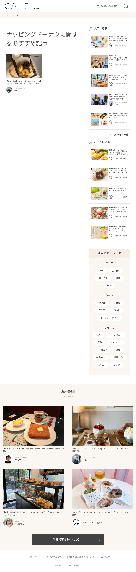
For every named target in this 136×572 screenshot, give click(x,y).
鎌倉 (118, 278)
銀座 (109, 285)
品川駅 (115, 270)
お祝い (116, 310)
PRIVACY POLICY (53, 557)
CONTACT (105, 557)
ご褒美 (102, 310)
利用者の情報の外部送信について (81, 557)
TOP (6, 15)
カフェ (102, 302)
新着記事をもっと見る (66, 539)
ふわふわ (103, 349)
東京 (102, 270)
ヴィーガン (116, 342)
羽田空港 (103, 278)
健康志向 (118, 357)
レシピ (116, 364)
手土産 (116, 302)
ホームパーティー (109, 317)
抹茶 (98, 334)
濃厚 (118, 349)
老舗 (99, 342)
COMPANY (34, 557)
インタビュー (116, 334)
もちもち (100, 357)
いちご (102, 364)
